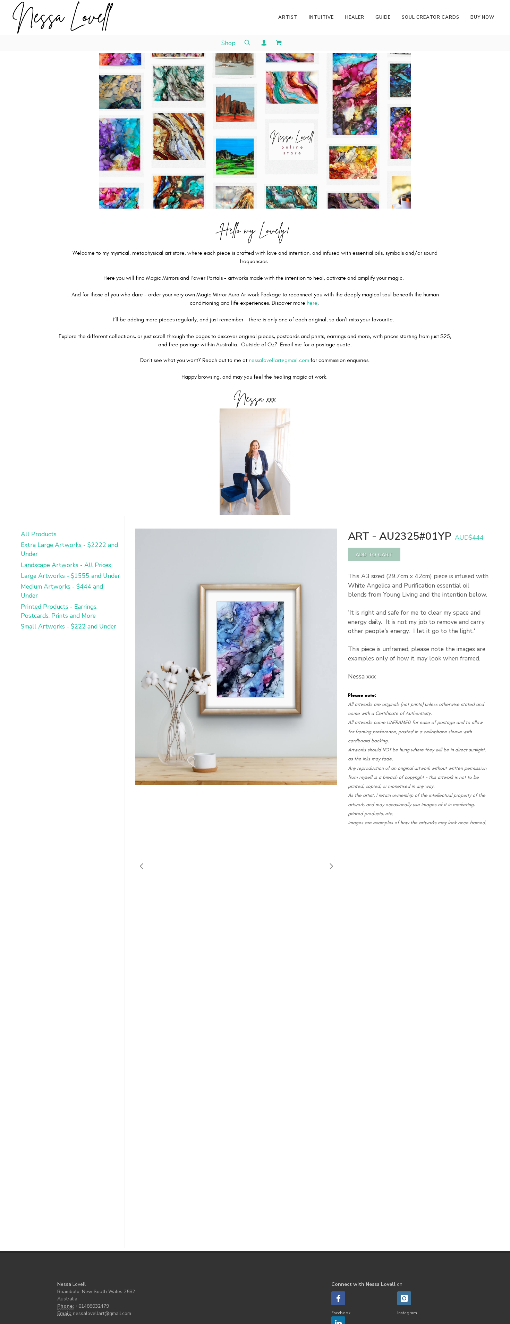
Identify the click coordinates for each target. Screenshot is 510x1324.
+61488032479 (92, 1306)
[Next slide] (331, 866)
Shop (228, 43)
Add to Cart (374, 554)
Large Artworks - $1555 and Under (70, 576)
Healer (354, 17)
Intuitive (321, 17)
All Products (39, 534)
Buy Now (482, 17)
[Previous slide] (142, 866)
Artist (288, 17)
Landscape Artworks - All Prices (66, 565)
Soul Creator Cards (430, 17)
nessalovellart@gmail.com (279, 360)
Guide (383, 17)
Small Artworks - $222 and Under (68, 626)
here (312, 303)
